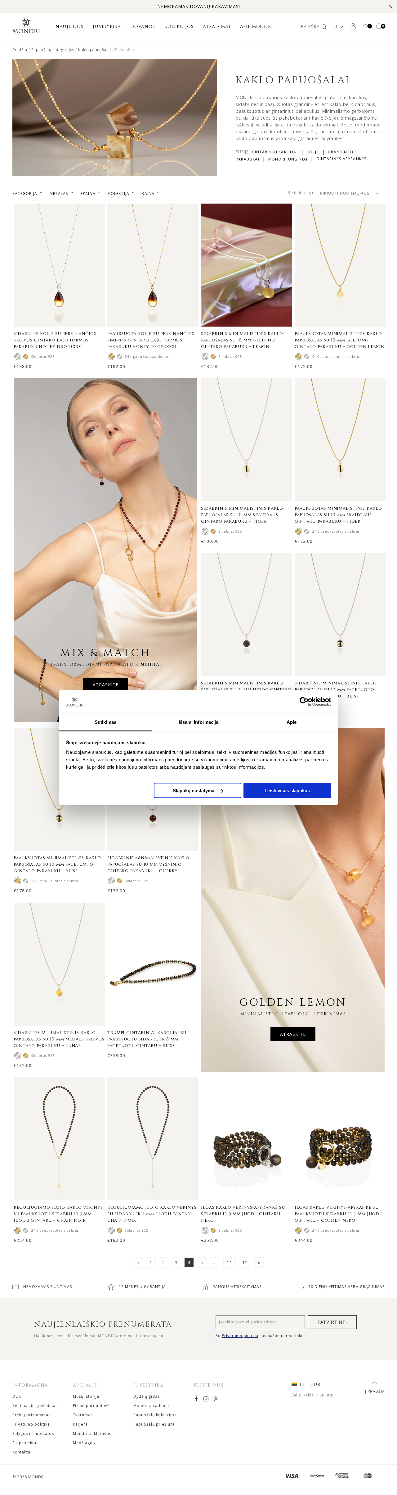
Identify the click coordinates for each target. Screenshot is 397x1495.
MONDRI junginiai (287, 159)
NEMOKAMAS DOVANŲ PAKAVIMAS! (198, 6)
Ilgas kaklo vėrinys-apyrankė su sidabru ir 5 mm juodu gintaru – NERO (243, 1213)
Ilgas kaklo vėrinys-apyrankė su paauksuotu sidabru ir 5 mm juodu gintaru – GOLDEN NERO (338, 1213)
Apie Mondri (256, 26)
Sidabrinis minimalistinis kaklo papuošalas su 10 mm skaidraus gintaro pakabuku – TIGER (242, 514)
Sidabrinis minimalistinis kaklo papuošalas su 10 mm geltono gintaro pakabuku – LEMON (242, 340)
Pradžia (19, 49)
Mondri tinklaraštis (92, 1433)
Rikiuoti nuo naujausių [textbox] (347, 193)
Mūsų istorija (86, 1396)
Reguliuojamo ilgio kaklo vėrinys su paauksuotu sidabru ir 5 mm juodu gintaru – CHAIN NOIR (58, 1213)
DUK (16, 1396)
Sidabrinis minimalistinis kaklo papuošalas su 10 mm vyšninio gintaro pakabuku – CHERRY (148, 864)
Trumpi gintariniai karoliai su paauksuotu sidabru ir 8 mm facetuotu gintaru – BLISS (146, 1039)
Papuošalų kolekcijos (154, 1415)
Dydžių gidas (146, 1396)
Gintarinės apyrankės (341, 158)
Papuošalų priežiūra (154, 1424)
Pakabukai (247, 159)
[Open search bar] (324, 26)
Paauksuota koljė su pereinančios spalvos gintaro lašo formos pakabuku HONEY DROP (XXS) (150, 340)
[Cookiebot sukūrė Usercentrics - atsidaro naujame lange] (304, 701)
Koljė (313, 152)
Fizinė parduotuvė (91, 1405)
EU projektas (25, 1442)
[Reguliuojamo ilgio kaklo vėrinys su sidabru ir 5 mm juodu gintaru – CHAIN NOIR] (25, 1230)
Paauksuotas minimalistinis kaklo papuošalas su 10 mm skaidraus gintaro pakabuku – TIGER (338, 514)
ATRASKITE (105, 685)
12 (245, 1262)
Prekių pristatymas (31, 1415)
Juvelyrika (107, 26)
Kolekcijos (178, 26)
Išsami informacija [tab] (199, 722)
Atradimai (216, 26)
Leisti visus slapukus (287, 790)
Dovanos (142, 26)
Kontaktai (22, 1452)
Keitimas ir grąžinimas (35, 1405)
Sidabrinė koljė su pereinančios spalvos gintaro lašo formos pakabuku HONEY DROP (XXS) (55, 340)
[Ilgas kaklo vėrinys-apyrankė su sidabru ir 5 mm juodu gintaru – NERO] (205, 1230)
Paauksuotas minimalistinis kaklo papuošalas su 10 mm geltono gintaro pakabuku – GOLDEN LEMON (340, 340)
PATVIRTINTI (332, 1322)
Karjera (80, 1424)
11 (229, 1262)
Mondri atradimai (151, 1405)
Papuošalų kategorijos (52, 49)
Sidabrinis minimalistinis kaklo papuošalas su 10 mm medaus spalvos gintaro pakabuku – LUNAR (59, 1039)
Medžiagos (84, 1442)
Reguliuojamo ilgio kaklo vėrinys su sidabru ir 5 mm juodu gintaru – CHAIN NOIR (152, 1213)
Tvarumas (83, 1415)
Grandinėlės (342, 152)
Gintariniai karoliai (275, 152)
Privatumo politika (31, 1424)
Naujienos (69, 26)
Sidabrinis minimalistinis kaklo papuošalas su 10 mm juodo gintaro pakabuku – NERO (246, 689)
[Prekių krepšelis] (379, 26)
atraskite (293, 1034)
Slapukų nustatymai (194, 790)
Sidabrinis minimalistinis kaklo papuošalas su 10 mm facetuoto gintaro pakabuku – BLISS (336, 689)
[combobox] (351, 193)
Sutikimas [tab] (105, 722)
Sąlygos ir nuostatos (33, 1433)
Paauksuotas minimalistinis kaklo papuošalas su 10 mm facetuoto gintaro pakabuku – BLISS (57, 864)
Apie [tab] (292, 722)
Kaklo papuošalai (94, 49)
